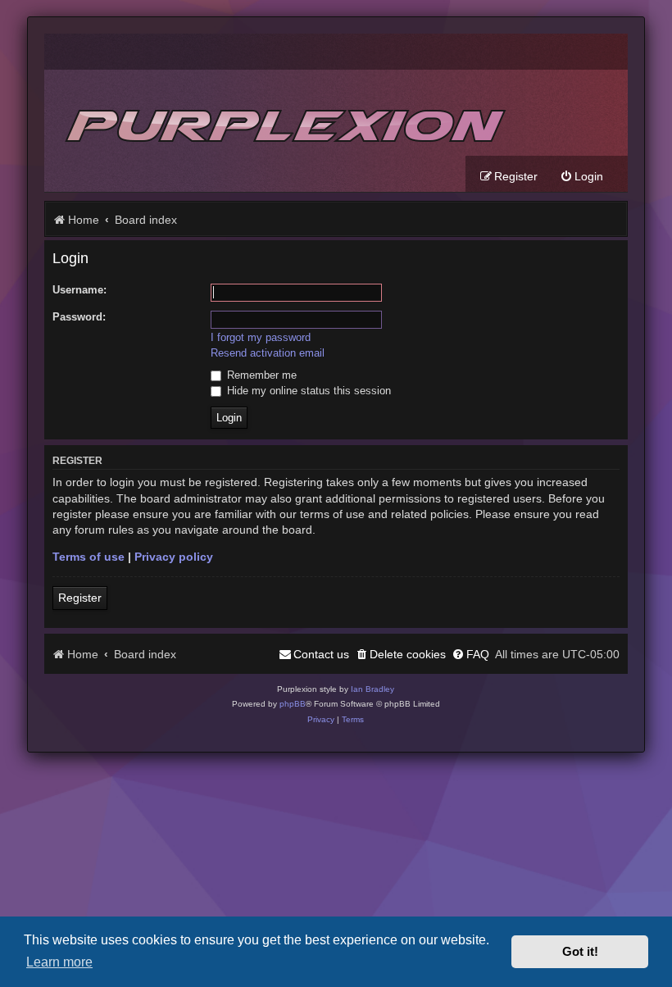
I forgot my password (261, 337)
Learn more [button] (59, 961)
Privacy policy (173, 556)
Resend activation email (268, 353)
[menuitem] (581, 176)
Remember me (260, 375)
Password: (79, 317)
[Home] (283, 113)
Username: (79, 290)
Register (80, 597)
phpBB (292, 703)
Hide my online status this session (307, 390)
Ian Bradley (372, 689)
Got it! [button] (580, 951)
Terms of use (88, 556)
